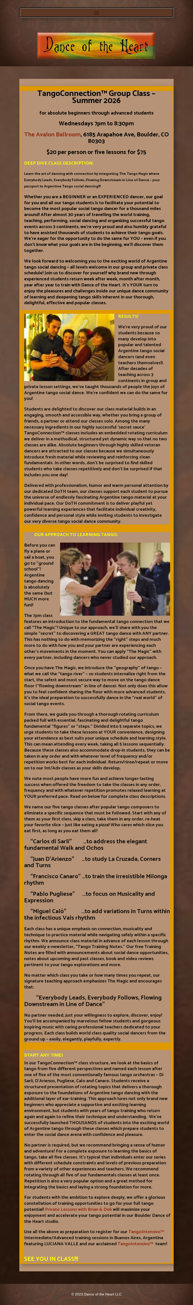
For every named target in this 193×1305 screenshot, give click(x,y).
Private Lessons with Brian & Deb (78, 1209)
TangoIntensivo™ (146, 1232)
